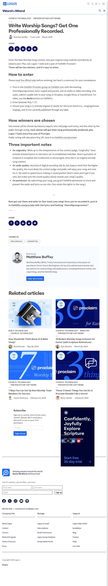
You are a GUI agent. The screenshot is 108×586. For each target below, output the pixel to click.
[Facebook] (63, 441)
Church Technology (20, 18)
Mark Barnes (19, 346)
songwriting (32, 241)
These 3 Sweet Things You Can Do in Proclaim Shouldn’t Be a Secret (74, 392)
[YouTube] (79, 441)
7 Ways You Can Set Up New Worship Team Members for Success (30, 392)
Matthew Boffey (21, 37)
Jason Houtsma (21, 398)
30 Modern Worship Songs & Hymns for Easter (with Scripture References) (75, 340)
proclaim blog (17, 241)
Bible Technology (18, 330)
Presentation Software (47, 18)
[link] (100, 11)
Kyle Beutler (66, 346)
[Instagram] (68, 441)
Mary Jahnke (66, 398)
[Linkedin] (73, 441)
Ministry (85, 330)
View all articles (35, 278)
